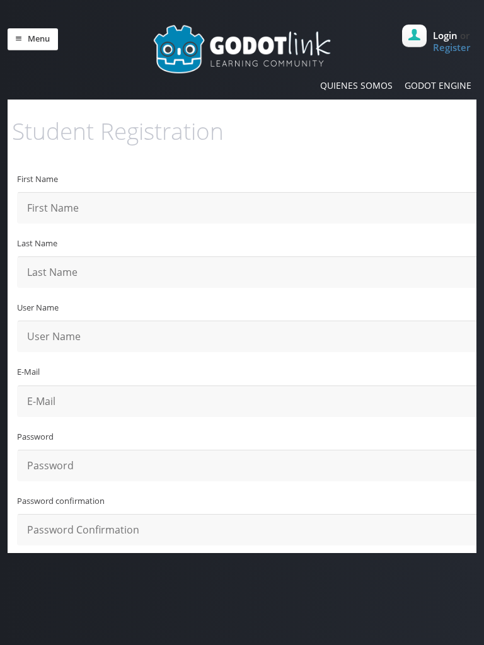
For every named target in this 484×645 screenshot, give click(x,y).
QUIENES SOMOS (356, 85)
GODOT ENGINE (438, 85)
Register (451, 47)
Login (445, 35)
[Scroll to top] (244, 578)
